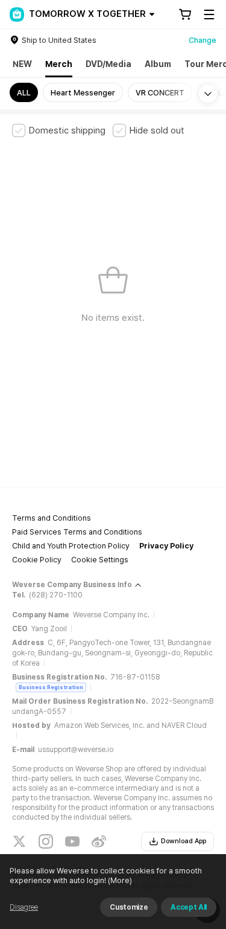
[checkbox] (58, 130)
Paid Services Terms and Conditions (77, 531)
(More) (120, 880)
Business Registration (51, 687)
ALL (24, 92)
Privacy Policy (166, 545)
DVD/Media (108, 64)
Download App (183, 841)
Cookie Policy (36, 559)
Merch (58, 64)
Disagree (24, 907)
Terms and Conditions (51, 517)
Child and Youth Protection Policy (71, 545)
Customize (129, 907)
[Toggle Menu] (209, 14)
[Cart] (185, 14)
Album (158, 64)
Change (202, 40)
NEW (22, 64)
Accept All (189, 907)
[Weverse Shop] (17, 14)
